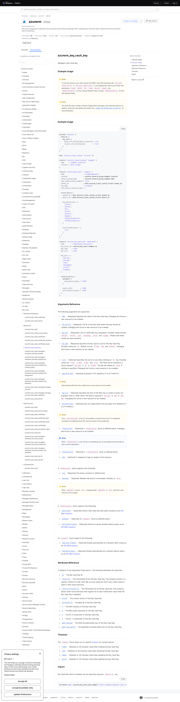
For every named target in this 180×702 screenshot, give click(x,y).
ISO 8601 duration (68, 527)
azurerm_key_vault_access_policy (36, 333)
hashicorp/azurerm (76, 36)
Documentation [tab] (35, 50)
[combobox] (133, 21)
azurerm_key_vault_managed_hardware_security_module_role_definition (36, 381)
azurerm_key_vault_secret (33, 321)
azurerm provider (27, 69)
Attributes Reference (68, 563)
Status (63, 697)
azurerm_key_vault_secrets (34, 460)
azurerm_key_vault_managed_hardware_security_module (35, 352)
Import (61, 667)
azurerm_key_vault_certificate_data (37, 418)
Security (79, 697)
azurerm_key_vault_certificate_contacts (38, 340)
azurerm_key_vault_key (33, 347)
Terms (87, 697)
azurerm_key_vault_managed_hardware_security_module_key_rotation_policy (36, 365)
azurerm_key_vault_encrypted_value (37, 429)
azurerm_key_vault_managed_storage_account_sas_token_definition (38, 394)
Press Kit (95, 697)
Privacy (71, 697)
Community (54, 697)
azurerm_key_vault (31, 329)
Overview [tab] (24, 50)
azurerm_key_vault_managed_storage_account (38, 388)
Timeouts (62, 634)
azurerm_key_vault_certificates (35, 425)
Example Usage (65, 71)
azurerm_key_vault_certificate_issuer (37, 344)
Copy (123, 128)
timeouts (95, 642)
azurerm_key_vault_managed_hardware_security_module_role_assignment (36, 373)
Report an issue (137, 80)
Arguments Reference (69, 304)
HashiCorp (34, 38)
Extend (45, 697)
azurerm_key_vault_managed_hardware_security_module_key (35, 358)
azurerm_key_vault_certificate (35, 317)
